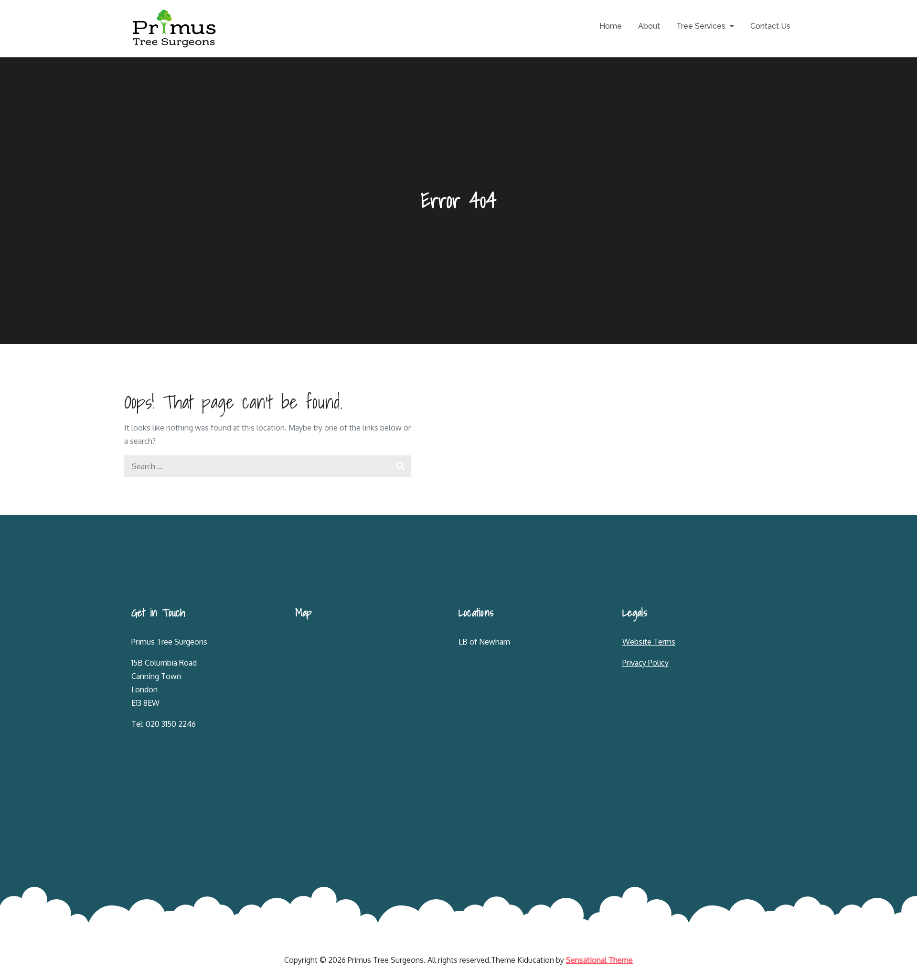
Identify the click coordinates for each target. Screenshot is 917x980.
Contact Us (770, 26)
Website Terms (648, 641)
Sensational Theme (599, 960)
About (649, 26)
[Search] (400, 466)
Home (610, 26)
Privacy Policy (645, 663)
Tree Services (700, 26)
